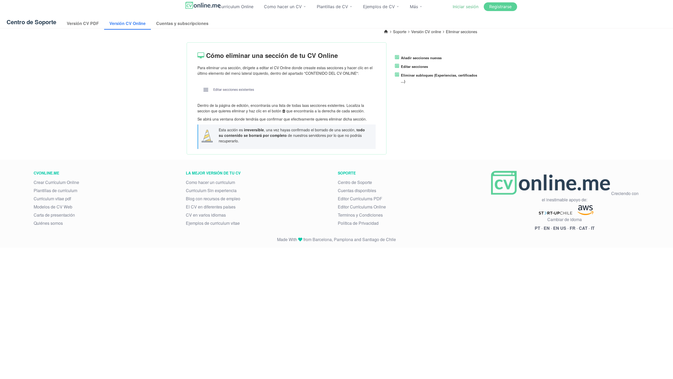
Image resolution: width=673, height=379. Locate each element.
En (547, 228)
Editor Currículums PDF (360, 199)
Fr (572, 228)
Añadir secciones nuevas (421, 57)
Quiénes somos (48, 223)
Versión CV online (426, 31)
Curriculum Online (235, 6)
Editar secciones (414, 66)
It (593, 228)
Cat (583, 228)
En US (559, 228)
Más (414, 6)
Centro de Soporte (355, 182)
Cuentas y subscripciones (182, 23)
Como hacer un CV (283, 6)
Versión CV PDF (83, 23)
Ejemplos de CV (379, 6)
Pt (537, 228)
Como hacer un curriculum (210, 182)
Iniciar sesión (465, 6)
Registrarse (500, 6)
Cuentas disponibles (357, 190)
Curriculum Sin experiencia (211, 190)
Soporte (399, 31)
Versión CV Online (127, 23)
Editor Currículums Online (362, 207)
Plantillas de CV (333, 6)
